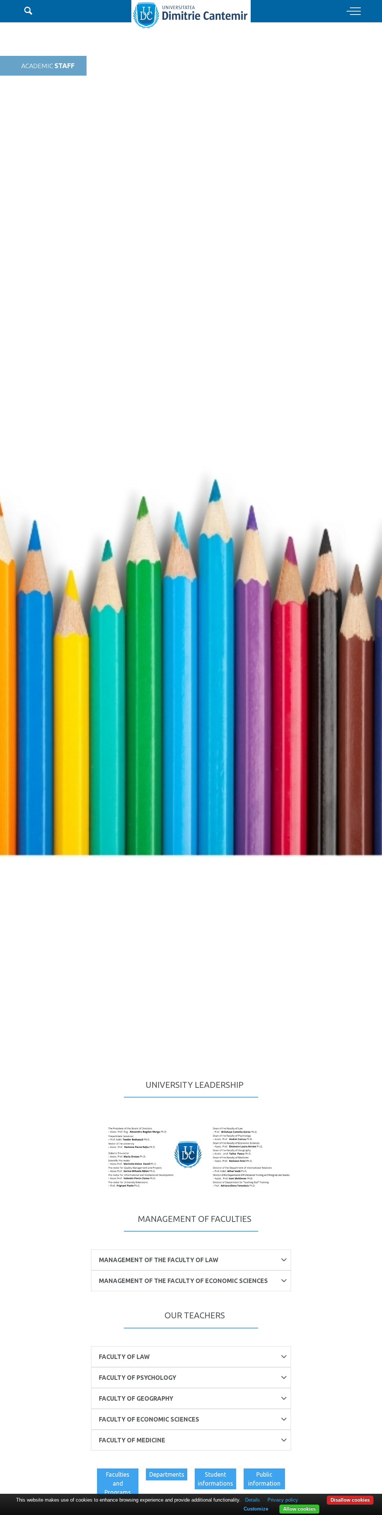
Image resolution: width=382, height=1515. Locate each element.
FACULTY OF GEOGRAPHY (136, 1398)
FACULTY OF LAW (124, 1356)
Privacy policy (282, 1500)
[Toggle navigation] (354, 11)
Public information (264, 1479)
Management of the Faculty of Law (158, 1260)
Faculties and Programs (117, 1483)
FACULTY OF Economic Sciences (149, 1419)
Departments (166, 1474)
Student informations (215, 1479)
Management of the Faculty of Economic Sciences (183, 1280)
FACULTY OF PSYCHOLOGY (137, 1377)
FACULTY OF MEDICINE (132, 1440)
